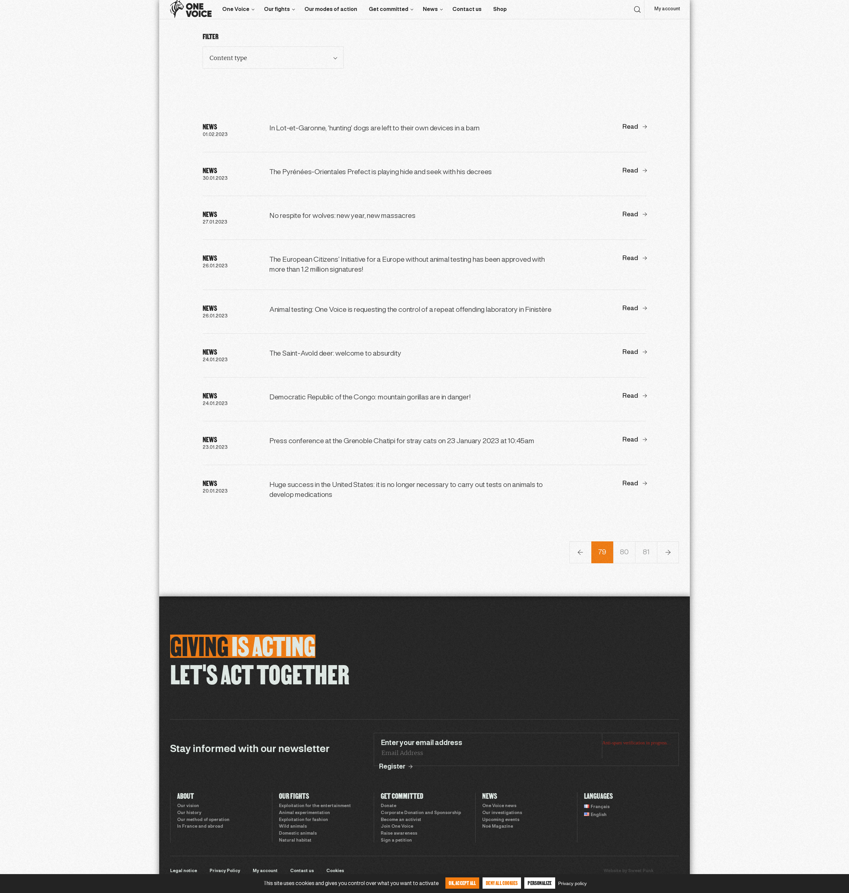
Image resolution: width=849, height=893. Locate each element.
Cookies (335, 871)
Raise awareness (399, 834)
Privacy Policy (225, 871)
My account (667, 9)
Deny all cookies (502, 883)
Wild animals (293, 827)
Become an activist (401, 820)
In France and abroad (200, 827)
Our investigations (502, 813)
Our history (189, 813)
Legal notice (183, 871)
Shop (500, 9)
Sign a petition (396, 841)
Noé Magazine (497, 827)
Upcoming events (500, 820)
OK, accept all (462, 883)
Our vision (188, 806)
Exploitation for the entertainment (315, 806)
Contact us (467, 9)
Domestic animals (298, 834)
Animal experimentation (304, 813)
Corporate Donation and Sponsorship (421, 813)
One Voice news (499, 806)
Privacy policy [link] (572, 883)
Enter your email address (421, 743)
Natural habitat (295, 841)
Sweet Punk (640, 871)
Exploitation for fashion (303, 820)
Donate (388, 806)
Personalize (540, 883)
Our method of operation (203, 820)
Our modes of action (330, 9)
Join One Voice (397, 827)
